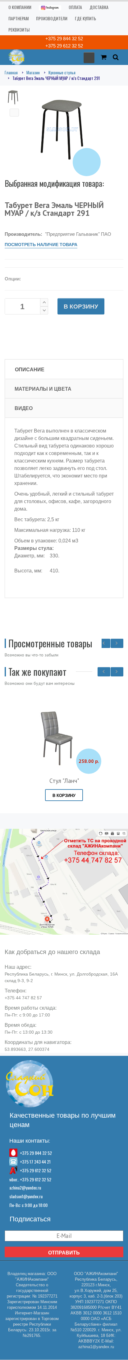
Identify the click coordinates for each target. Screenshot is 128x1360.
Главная (11, 72)
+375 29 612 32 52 (64, 45)
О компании (19, 7)
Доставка (98, 7)
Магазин (33, 72)
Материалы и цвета (43, 389)
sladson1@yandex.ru (26, 1196)
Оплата (75, 7)
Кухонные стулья (61, 72)
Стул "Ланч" (64, 780)
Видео (24, 408)
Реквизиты (19, 29)
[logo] (15, 56)
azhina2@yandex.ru (25, 1187)
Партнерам (18, 18)
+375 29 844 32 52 (64, 38)
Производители (51, 18)
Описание (29, 369)
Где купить (85, 18)
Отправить (64, 1252)
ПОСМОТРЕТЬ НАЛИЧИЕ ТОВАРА (41, 244)
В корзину (81, 306)
